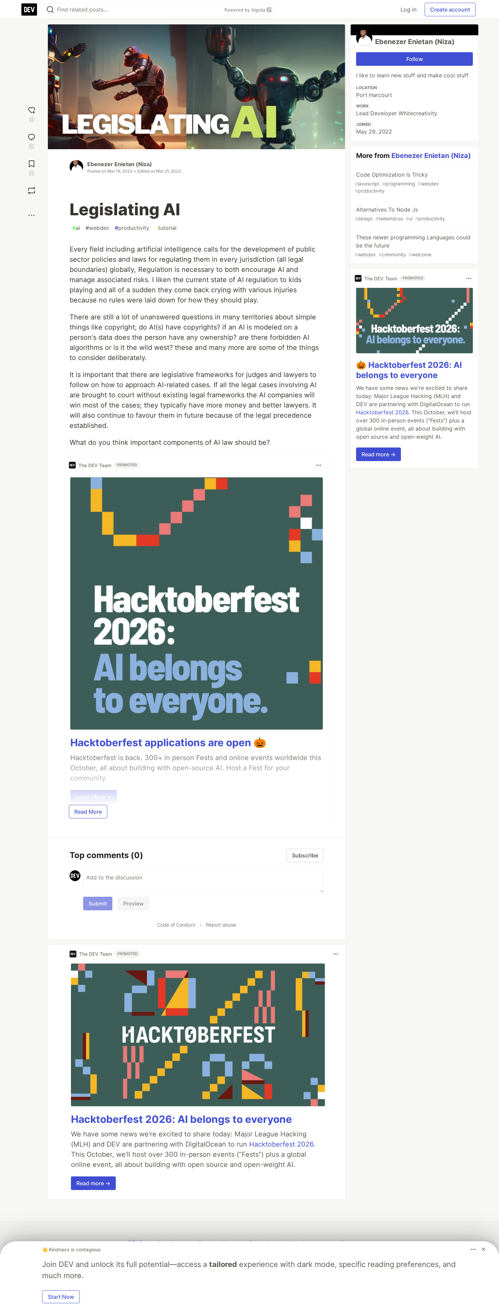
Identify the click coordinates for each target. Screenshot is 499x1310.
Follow (414, 59)
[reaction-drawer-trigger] (31, 113)
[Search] (50, 9)
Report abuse (221, 925)
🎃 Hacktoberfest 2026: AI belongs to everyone (409, 370)
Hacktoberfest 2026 (281, 1144)
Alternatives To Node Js (400, 213)
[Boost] (31, 190)
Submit (98, 903)
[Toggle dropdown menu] (318, 465)
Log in (409, 9)
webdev (97, 227)
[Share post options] (31, 215)
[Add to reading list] (31, 167)
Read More (88, 811)
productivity (132, 227)
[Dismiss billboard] (483, 1249)
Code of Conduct (176, 925)
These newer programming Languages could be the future (412, 245)
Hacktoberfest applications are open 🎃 (168, 742)
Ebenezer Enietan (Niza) (119, 164)
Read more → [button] (93, 1183)
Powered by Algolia (245, 10)
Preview (133, 903)
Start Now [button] (61, 1296)
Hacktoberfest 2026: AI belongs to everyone (181, 1119)
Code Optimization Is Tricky (397, 182)
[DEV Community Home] (29, 9)
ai (76, 227)
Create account (450, 9)
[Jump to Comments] (31, 140)
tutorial (166, 227)
